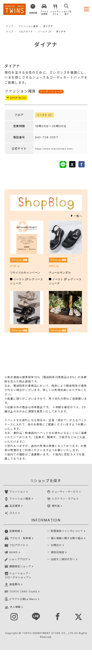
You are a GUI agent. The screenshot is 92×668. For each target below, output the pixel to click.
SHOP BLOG (17, 97)
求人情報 (15, 606)
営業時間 (14, 531)
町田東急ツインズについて (67, 531)
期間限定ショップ (20, 566)
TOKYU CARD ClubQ (23, 591)
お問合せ (56, 545)
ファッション (17, 491)
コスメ (13, 512)
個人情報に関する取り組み (67, 538)
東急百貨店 (57, 552)
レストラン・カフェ (64, 498)
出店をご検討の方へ (63, 559)
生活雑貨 (15, 505)
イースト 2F (45, 31)
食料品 (56, 505)
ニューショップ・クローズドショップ (18, 575)
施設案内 (14, 584)
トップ (9, 26)
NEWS (13, 552)
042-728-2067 (46, 137)
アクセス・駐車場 (20, 538)
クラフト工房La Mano (23, 599)
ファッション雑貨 (28, 26)
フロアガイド (25, 31)
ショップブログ (18, 559)
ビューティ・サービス (65, 491)
